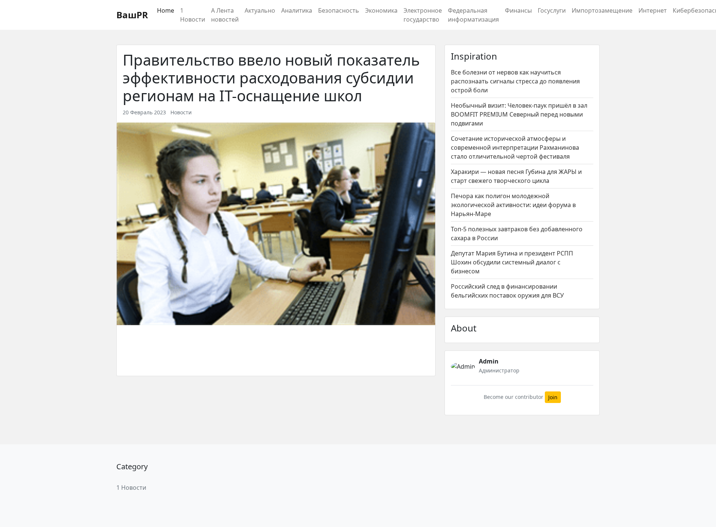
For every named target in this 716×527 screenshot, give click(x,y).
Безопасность (338, 10)
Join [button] (553, 397)
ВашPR (132, 15)
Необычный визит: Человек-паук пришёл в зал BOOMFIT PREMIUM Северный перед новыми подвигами (519, 114)
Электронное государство (422, 14)
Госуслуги (552, 10)
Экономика (381, 10)
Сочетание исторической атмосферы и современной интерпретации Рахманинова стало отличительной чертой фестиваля (515, 147)
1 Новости (192, 14)
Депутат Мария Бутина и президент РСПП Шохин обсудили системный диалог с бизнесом (512, 262)
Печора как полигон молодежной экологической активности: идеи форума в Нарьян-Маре (513, 205)
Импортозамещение (602, 10)
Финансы (518, 10)
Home (165, 10)
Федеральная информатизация (473, 14)
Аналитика (296, 10)
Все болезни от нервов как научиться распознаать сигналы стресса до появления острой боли (515, 81)
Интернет (652, 10)
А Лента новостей (225, 14)
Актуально (260, 10)
